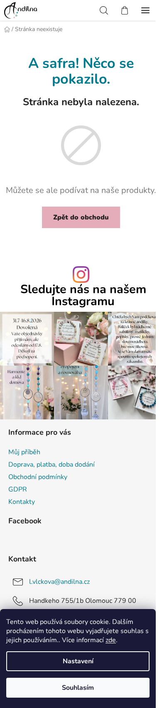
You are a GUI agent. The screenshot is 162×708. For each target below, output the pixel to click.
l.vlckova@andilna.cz (59, 581)
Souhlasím (78, 687)
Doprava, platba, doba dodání (51, 464)
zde (111, 640)
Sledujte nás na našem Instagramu (83, 296)
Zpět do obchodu (81, 217)
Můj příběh (24, 452)
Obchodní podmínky (37, 477)
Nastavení (78, 661)
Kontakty (21, 501)
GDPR (17, 489)
